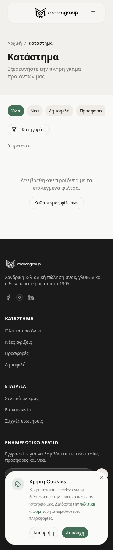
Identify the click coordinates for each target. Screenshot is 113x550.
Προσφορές (91, 111)
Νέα (34, 111)
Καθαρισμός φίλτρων (56, 203)
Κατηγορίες (34, 129)
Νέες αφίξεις (18, 342)
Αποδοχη (75, 533)
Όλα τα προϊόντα (23, 331)
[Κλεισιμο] (101, 477)
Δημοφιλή (59, 111)
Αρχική (15, 43)
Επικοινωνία (18, 410)
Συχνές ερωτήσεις (24, 421)
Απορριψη (43, 533)
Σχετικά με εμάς (22, 398)
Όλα (15, 111)
